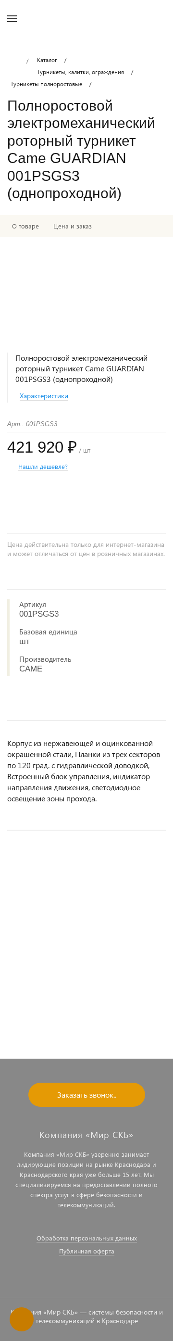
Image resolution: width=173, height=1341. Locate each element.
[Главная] (13, 61)
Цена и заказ (72, 226)
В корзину (86, 1012)
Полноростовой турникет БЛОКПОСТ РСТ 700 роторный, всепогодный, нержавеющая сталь (78, 966)
